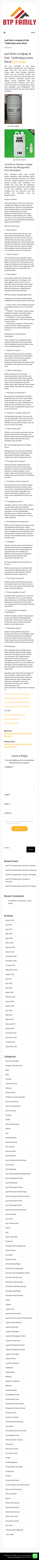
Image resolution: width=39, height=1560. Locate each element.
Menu (33, 32)
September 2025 (11, 970)
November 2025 (11, 961)
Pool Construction (12, 1453)
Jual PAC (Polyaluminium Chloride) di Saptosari (21, 870)
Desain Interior (11, 1092)
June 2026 (9, 929)
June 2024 (9, 1010)
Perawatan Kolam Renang (14, 1422)
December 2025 (11, 956)
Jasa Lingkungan (11, 1169)
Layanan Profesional (12, 1363)
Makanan (9, 1377)
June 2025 (9, 983)
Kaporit (8, 1228)
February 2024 (10, 1024)
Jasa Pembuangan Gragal (14, 1187)
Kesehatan (9, 1241)
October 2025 (10, 965)
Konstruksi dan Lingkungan (14, 1268)
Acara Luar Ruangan (12, 1061)
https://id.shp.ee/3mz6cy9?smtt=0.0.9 (17, 706)
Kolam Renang (10, 1250)
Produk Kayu (10, 1471)
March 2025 (10, 992)
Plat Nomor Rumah (12, 1449)
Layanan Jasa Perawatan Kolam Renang (19, 1318)
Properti (8, 1476)
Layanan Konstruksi (12, 1327)
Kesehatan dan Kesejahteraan (16, 1246)
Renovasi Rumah (11, 1494)
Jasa (7, 1133)
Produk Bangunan (11, 1462)
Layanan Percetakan (12, 1354)
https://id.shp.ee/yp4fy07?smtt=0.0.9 (16, 698)
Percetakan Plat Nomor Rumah (16, 1431)
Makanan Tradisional (12, 1381)
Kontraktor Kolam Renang (14, 1295)
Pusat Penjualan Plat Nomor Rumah (17, 1485)
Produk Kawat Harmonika (14, 1467)
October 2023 (10, 1042)
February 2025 (10, 997)
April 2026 (9, 938)
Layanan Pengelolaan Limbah (15, 1349)
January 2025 (10, 1001)
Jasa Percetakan (11, 1214)
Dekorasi (9, 1088)
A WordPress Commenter (17, 901)
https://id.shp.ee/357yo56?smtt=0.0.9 (17, 702)
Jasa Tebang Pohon (12, 1223)
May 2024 (9, 1015)
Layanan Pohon (11, 1358)
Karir (7, 1232)
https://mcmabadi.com (11, 719)
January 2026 (10, 952)
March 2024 (10, 1019)
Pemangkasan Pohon (13, 1395)
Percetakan (9, 1426)
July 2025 (9, 979)
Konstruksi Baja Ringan (13, 1264)
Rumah (8, 1498)
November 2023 (11, 1037)
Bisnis (7, 1070)
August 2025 (10, 974)
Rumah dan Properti (12, 1507)
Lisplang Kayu (10, 1372)
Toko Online (10, 1534)
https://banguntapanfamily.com (14, 715)
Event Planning (11, 1111)
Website (8, 813)
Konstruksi (9, 1255)
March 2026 (10, 943)
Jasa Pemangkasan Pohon (14, 1178)
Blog (7, 1074)
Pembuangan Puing (12, 1399)
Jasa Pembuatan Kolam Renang (16, 1192)
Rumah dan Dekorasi (12, 1503)
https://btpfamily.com (11, 723)
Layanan (8, 1304)
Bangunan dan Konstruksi (14, 1065)
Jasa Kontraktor (11, 1156)
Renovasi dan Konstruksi (14, 1489)
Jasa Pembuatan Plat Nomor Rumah (18, 1196)
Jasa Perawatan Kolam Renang (16, 1210)
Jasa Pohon (9, 1219)
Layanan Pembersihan (13, 1340)
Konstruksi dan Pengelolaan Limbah (18, 1273)
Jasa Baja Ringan (11, 1138)
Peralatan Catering (12, 1417)
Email (7, 804)
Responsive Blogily (14, 1557)
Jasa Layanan (10, 1165)
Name (7, 795)
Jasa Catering (10, 1147)
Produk (8, 1458)
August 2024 (10, 1006)
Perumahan (9, 1444)
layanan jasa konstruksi (13, 1313)
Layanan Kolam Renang (13, 1322)
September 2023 (11, 1046)
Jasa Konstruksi (11, 1151)
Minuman (9, 1386)
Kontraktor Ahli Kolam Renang (16, 1286)
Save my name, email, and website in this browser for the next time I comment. (19, 822)
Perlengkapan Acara (12, 1435)
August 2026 (10, 920)
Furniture (9, 1115)
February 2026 (10, 947)
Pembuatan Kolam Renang (15, 1404)
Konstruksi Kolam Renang (14, 1282)
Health (8, 1119)
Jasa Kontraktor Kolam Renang (16, 1160)
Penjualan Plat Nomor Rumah (15, 1408)
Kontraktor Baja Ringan (13, 1291)
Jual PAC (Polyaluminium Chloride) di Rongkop (21, 875)
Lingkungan (9, 1368)
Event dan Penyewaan (13, 1106)
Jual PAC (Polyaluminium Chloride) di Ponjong (21, 886)
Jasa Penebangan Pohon (14, 1205)
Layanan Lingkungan (12, 1331)
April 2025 (9, 988)
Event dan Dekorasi (12, 1102)
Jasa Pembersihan (12, 1183)
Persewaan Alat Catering (14, 1440)
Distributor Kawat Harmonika (15, 1097)
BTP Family (19, 61)
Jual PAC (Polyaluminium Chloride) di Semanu (21, 866)
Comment (9, 767)
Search (7, 848)
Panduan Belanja (11, 1390)
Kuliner (8, 1300)
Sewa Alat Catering (12, 1521)
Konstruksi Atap (11, 1259)
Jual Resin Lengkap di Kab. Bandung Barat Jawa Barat (17, 744)
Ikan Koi (8, 1129)
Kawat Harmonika (11, 1237)
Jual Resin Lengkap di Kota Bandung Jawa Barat (18, 733)
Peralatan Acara (11, 1413)
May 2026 (9, 934)
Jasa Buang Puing (11, 1142)
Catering (8, 1079)
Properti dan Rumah (12, 1480)
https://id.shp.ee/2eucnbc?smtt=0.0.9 (16, 694)
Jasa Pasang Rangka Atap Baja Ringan (18, 1174)
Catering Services (11, 1083)
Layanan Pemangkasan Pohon (16, 1336)
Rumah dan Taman (12, 1516)
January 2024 (10, 1028)
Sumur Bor (9, 1525)
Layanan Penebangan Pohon (15, 1345)
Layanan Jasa (10, 1309)
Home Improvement (12, 1124)
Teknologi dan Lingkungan (14, 1530)
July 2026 (9, 925)
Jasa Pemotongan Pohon (14, 1201)
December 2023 (11, 1033)
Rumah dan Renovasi (13, 1512)
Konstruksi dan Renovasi (14, 1277)
